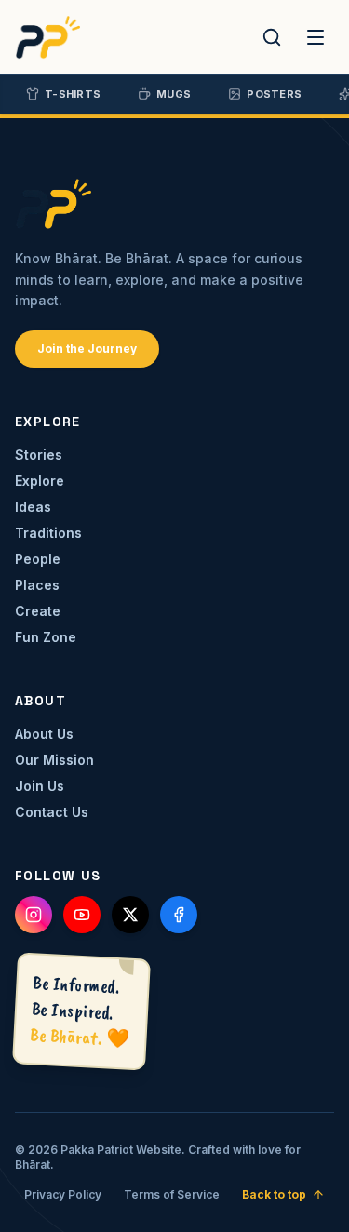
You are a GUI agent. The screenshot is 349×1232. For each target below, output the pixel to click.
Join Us (39, 786)
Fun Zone (45, 637)
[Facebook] (178, 914)
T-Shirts (73, 93)
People (37, 559)
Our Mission (54, 760)
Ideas (33, 507)
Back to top (274, 1194)
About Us (44, 734)
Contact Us (51, 812)
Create (37, 611)
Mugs (173, 93)
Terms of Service (172, 1194)
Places (37, 585)
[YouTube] (82, 914)
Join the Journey (87, 348)
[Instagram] (33, 914)
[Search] (271, 37)
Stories (38, 454)
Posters (274, 93)
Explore (39, 481)
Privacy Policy (62, 1194)
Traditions (48, 533)
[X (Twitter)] (130, 914)
